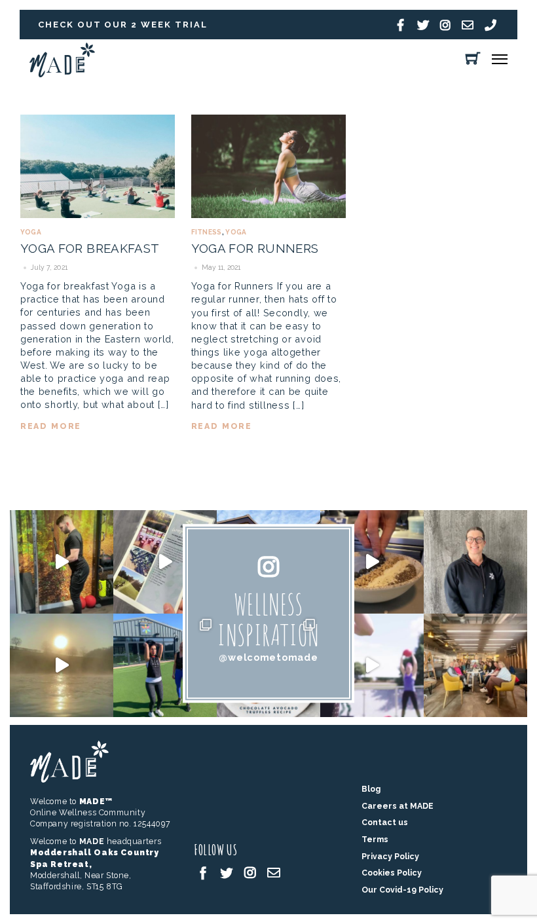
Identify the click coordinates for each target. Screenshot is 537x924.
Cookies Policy (391, 873)
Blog (370, 789)
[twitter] (226, 872)
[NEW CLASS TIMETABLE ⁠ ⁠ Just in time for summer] (372, 665)
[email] (274, 872)
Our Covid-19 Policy (402, 890)
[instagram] (250, 872)
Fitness (206, 232)
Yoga (30, 232)
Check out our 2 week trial (123, 24)
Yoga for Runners (255, 248)
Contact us (384, 822)
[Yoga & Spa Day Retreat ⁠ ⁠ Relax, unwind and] (61, 665)
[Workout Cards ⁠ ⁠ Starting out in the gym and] (165, 562)
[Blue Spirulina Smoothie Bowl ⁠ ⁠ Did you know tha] (372, 562)
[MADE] (62, 73)
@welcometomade (268, 657)
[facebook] (203, 872)
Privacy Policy (390, 856)
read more (51, 426)
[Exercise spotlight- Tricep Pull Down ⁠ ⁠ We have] (61, 562)
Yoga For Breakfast (90, 248)
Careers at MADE (397, 806)
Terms (374, 839)
